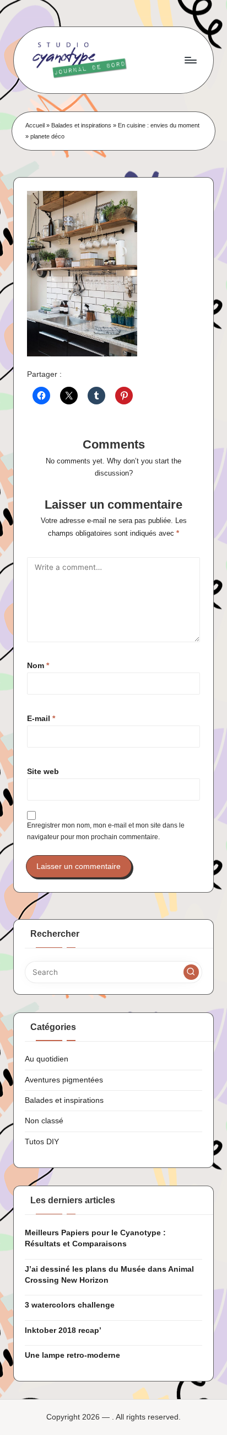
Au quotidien (46, 1059)
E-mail (41, 718)
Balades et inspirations (81, 125)
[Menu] (190, 60)
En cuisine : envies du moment (158, 125)
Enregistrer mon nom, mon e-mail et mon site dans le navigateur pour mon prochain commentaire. (106, 831)
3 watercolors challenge (70, 1305)
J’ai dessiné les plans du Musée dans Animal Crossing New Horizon (109, 1274)
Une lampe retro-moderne (72, 1355)
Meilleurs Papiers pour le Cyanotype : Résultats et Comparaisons (95, 1238)
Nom (38, 666)
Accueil (35, 125)
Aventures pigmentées (64, 1080)
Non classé (44, 1121)
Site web (43, 771)
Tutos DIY (42, 1142)
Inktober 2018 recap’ (63, 1330)
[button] (191, 972)
